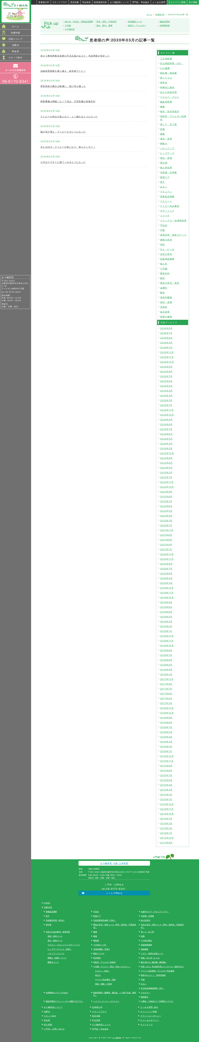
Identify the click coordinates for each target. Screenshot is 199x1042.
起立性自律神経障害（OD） (152, 988)
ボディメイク (167, 211)
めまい (163, 186)
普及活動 (74, 2)
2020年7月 (166, 568)
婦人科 (163, 263)
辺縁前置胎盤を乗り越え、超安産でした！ (63, 71)
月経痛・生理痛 (168, 172)
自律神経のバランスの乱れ (57, 992)
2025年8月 (166, 371)
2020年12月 (167, 554)
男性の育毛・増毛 (169, 283)
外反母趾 (97, 958)
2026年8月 (166, 328)
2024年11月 (167, 410)
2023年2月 (166, 472)
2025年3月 (166, 395)
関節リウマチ (98, 953)
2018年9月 (166, 650)
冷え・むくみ (167, 249)
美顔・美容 (166, 138)
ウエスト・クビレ (169, 97)
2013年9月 (166, 842)
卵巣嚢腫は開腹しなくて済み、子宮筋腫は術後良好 (67, 101)
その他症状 (70, 29)
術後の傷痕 (166, 316)
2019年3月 (166, 621)
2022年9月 (166, 491)
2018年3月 (166, 674)
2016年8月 (166, 722)
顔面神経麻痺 (167, 259)
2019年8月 (166, 607)
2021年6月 (166, 539)
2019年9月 (166, 602)
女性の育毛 (166, 254)
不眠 (162, 230)
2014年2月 (166, 828)
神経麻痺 (144, 949)
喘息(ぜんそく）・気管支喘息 (153, 975)
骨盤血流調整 (167, 196)
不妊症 (163, 225)
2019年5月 (166, 616)
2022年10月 (167, 487)
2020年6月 (166, 573)
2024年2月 (166, 448)
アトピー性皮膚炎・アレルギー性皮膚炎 (157, 971)
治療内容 (15, 32)
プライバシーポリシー (150, 1016)
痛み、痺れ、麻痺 (104, 25)
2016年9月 (166, 717)
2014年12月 (167, 804)
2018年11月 (167, 640)
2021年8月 (166, 535)
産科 (162, 278)
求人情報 (193, 2)
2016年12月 (167, 708)
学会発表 (86, 2)
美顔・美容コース (55, 936)
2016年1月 (166, 751)
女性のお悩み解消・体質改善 (58, 932)
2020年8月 (166, 563)
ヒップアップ (167, 153)
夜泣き (98, 975)
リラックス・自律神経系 (173, 220)
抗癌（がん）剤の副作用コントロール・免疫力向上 (162, 966)
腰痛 (162, 134)
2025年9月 (166, 366)
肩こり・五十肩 (168, 124)
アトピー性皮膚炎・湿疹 (105, 979)
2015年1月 (166, 799)
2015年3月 (166, 789)
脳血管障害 (166, 101)
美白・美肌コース (55, 940)
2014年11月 (167, 809)
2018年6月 (166, 660)
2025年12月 (167, 352)
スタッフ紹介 (15, 57)
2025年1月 (166, 405)
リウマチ (165, 215)
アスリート (166, 201)
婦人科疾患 (166, 167)
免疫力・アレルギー (137, 25)
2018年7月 (166, 655)
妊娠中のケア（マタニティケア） (155, 911)
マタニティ (166, 191)
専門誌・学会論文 (140, 2)
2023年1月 (166, 477)
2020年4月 (166, 578)
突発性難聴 (166, 297)
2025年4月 (166, 390)
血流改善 (165, 311)
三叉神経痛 (166, 58)
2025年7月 (166, 376)
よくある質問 (159, 2)
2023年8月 (166, 463)
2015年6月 (166, 780)
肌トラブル (166, 77)
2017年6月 (166, 693)
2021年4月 (166, 544)
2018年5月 (166, 664)
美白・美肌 (166, 158)
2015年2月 (166, 794)
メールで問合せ (114, 893)
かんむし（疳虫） (102, 971)
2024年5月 (166, 438)
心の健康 (165, 68)
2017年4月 (166, 698)
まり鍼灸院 (116, 1038)
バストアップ (167, 148)
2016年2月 (166, 746)
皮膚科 (163, 287)
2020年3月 (166, 583)
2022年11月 (167, 482)
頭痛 (162, 129)
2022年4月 (166, 515)
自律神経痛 (165, 25)
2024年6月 (166, 434)
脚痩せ (163, 143)
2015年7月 (166, 775)
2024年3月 (166, 443)
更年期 (163, 162)
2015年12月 (167, 756)
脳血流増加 (165, 21)
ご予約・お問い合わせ (54, 1029)
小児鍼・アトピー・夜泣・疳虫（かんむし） (112, 966)
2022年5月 (166, 511)
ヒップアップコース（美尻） (60, 949)
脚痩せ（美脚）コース (57, 958)
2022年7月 (166, 501)
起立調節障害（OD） (171, 63)
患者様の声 (43, 2)
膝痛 (162, 106)
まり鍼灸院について (53, 1007)
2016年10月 (167, 713)
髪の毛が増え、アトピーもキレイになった (63, 131)
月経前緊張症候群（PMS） (104, 920)
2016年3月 (166, 741)
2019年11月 (167, 592)
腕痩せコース (53, 962)
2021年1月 (166, 549)
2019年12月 (167, 588)
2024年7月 (166, 429)
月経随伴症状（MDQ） (55, 920)
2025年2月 (166, 400)
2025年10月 (167, 362)
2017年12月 (167, 679)
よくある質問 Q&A (149, 1007)
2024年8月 (166, 424)
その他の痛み (146, 940)
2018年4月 (166, 669)
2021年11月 (166, 530)
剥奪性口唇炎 (167, 87)
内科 (162, 244)
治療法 (15, 45)
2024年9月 (166, 419)
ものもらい (145, 992)
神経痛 (96, 940)
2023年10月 (167, 453)
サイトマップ (146, 1024)
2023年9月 (166, 458)
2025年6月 (166, 381)
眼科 (162, 292)
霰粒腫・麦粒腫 (168, 73)
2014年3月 (166, 823)
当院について (15, 39)
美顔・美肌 (166, 302)
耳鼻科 (163, 307)
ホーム (15, 26)
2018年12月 (167, 636)
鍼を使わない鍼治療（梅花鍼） (154, 962)
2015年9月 (166, 765)
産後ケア (165, 177)
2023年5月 (166, 467)
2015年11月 (167, 761)
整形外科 (165, 273)
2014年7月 (166, 818)
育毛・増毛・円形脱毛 (106, 21)
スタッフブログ (59, 2)
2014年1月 (166, 833)
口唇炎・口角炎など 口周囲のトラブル (157, 1001)
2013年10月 (167, 838)
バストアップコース (56, 953)
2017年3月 (166, 703)
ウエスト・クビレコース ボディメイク (64, 945)
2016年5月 (166, 732)
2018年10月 (167, 645)
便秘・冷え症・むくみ (150, 958)
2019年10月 (167, 597)
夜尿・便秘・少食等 (103, 984)
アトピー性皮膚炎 (169, 206)
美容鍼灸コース (135, 21)
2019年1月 (166, 631)
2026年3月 (166, 347)
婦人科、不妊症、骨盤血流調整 (79, 21)
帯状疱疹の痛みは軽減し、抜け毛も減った (63, 86)
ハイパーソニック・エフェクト (106, 1001)
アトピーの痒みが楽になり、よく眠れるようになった (69, 116)
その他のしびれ (99, 945)
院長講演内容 (100, 2)
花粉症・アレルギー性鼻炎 (104, 962)
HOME (47, 903)
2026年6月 (166, 338)
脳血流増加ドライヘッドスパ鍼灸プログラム (64, 1001)
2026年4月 (166, 342)
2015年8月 (166, 770)
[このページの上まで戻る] (163, 856)
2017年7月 (166, 688)
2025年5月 (166, 386)
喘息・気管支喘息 (169, 111)
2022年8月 (166, 496)
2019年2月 (166, 626)
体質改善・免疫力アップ (173, 235)
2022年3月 (166, 520)
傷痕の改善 (166, 239)
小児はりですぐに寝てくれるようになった (63, 162)
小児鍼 (68, 25)
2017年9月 (166, 684)
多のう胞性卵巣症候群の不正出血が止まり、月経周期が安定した (75, 55)
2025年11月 (167, 357)
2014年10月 (167, 813)
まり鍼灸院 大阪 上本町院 (114, 863)
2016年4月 (166, 737)
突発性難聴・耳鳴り (101, 949)
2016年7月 (166, 727)
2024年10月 (167, 414)
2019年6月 (166, 612)
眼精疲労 (144, 997)
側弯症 (163, 82)
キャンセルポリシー (149, 1020)
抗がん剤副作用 (168, 92)
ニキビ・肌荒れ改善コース (152, 953)
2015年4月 (166, 785)
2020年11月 (167, 559)
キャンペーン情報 (177, 2)
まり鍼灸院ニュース (119, 2)
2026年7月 (166, 333)
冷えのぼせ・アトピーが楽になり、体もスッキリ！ (67, 147)
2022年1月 (166, 525)
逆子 (162, 182)
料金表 (15, 51)
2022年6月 (166, 506)
